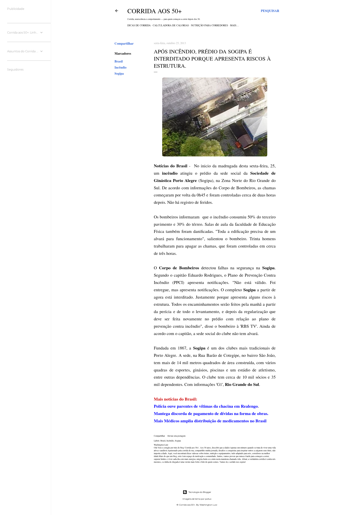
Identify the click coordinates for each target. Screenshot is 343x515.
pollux (208, 499)
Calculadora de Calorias (171, 25)
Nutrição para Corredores (209, 25)
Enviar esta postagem (176, 435)
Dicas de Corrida (139, 25)
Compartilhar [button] (124, 43)
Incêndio (120, 67)
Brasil (119, 61)
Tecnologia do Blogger (199, 492)
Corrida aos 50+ (154, 10)
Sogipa (119, 73)
